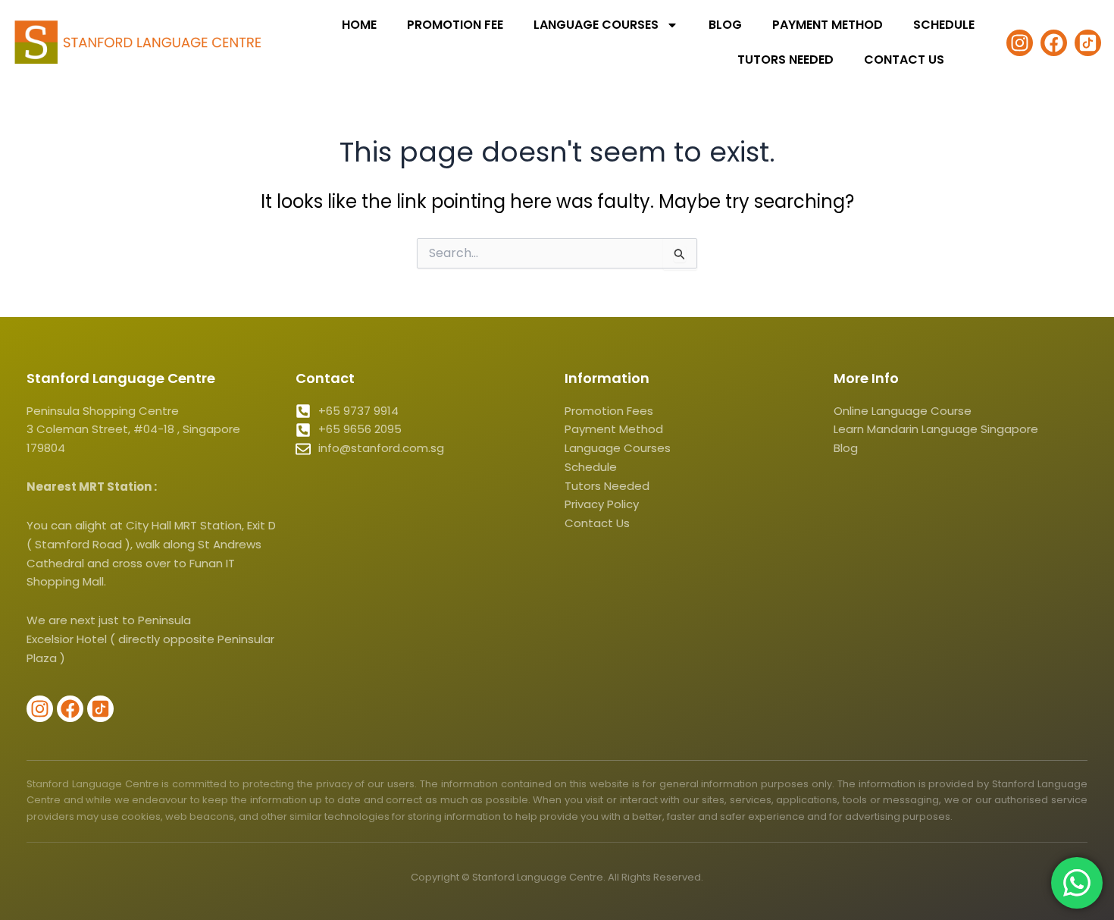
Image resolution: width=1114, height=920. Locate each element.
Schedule (944, 24)
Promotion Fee (455, 24)
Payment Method (827, 24)
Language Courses (596, 24)
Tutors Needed (785, 59)
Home (359, 24)
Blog (725, 24)
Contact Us (904, 59)
